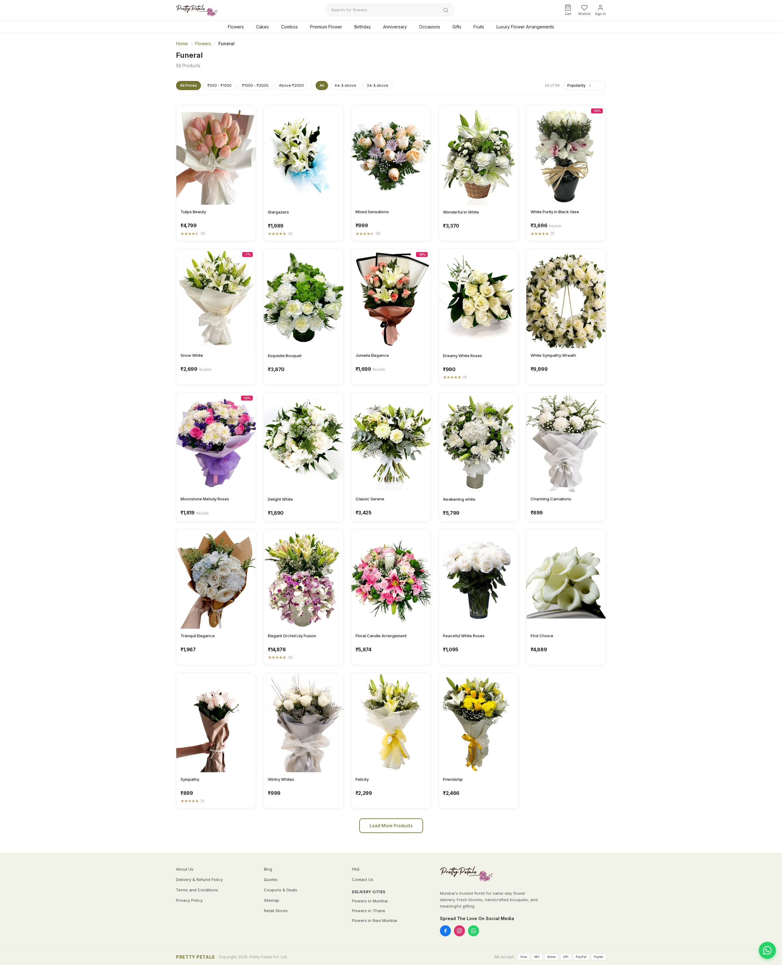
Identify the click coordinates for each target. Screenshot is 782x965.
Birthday (362, 26)
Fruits (478, 26)
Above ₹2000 (291, 85)
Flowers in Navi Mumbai (374, 920)
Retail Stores (276, 910)
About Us (184, 869)
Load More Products (391, 825)
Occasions (429, 26)
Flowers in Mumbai (370, 900)
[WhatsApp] (473, 930)
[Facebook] (445, 930)
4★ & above (345, 85)
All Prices (188, 85)
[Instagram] (459, 930)
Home (182, 43)
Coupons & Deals (280, 889)
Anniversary (395, 26)
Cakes (262, 26)
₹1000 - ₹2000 (255, 85)
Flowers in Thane (368, 910)
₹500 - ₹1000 (219, 85)
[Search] (445, 10)
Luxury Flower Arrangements (525, 26)
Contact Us (362, 879)
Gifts (456, 26)
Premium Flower (326, 26)
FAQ (356, 869)
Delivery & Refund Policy (199, 879)
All (322, 85)
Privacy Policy (189, 900)
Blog (268, 869)
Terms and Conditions (197, 889)
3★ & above (377, 85)
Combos (289, 26)
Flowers (236, 26)
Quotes (271, 879)
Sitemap (271, 900)
